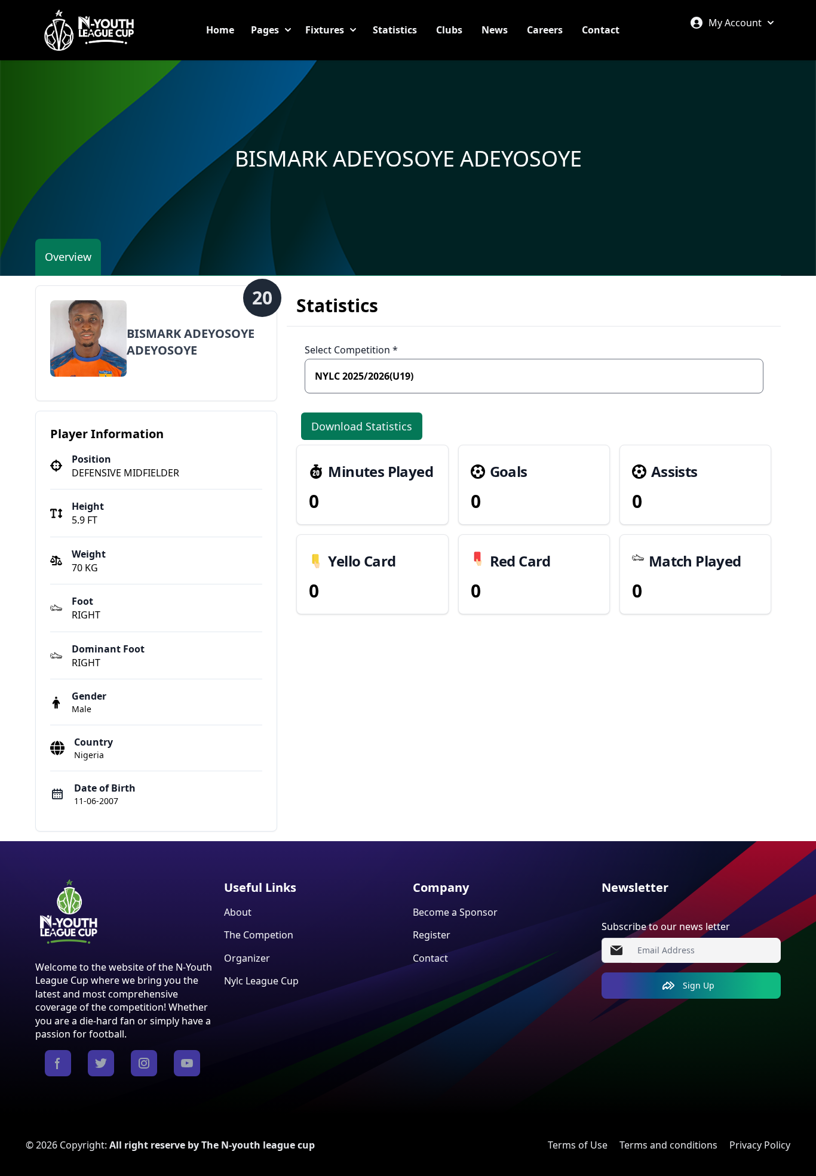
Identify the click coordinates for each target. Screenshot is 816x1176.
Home (220, 29)
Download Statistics (361, 426)
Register (431, 934)
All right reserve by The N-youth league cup (212, 1145)
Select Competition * (351, 349)
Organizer (247, 958)
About (237, 912)
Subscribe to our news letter (666, 926)
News (494, 29)
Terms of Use (578, 1145)
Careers (545, 29)
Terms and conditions (668, 1145)
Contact (600, 29)
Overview (68, 257)
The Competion (258, 934)
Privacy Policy (759, 1145)
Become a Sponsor (455, 912)
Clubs (449, 29)
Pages (265, 29)
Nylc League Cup (261, 980)
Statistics (395, 29)
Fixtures (324, 29)
